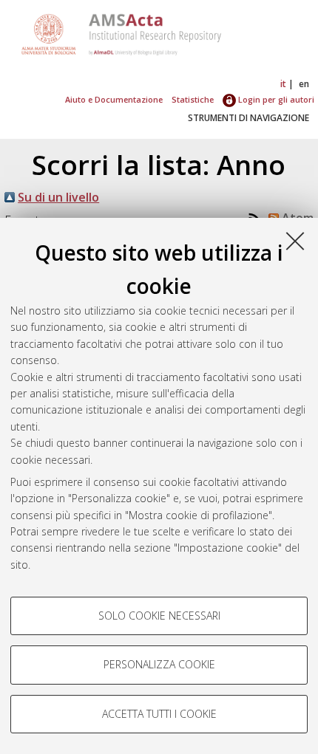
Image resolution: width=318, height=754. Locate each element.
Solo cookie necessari (159, 616)
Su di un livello (58, 197)
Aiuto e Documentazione (114, 99)
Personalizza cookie (159, 664)
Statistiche (193, 99)
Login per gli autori (275, 99)
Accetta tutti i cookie (159, 714)
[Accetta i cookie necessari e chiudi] (295, 241)
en (304, 84)
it (283, 84)
